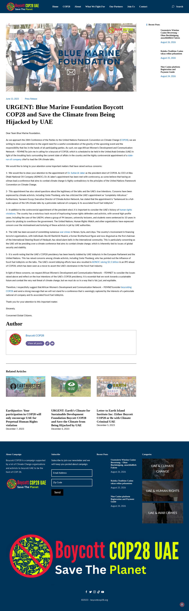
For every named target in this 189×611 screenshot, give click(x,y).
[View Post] (25, 386)
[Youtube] (102, 592)
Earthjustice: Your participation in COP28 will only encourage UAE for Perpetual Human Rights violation (23, 418)
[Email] (52, 343)
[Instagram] (94, 592)
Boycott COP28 (35, 335)
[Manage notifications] (182, 604)
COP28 (124, 140)
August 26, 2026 (168, 42)
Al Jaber (81, 173)
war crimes (65, 232)
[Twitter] (90, 592)
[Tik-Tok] (98, 592)
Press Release (31, 99)
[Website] (47, 343)
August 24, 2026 (168, 76)
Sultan (74, 173)
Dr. (69, 173)
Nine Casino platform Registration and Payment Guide (170, 69)
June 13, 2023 (12, 99)
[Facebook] (86, 592)
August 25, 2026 (168, 58)
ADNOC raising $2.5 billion (105, 262)
